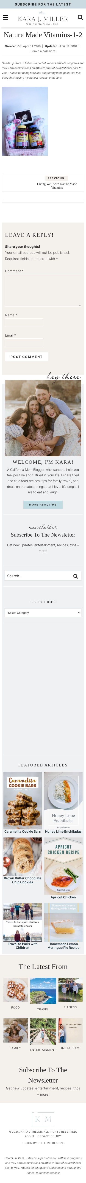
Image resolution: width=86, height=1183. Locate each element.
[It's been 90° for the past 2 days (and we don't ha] (24, 714)
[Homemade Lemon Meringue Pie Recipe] (63, 939)
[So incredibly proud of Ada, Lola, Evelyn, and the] (62, 649)
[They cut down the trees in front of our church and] (24, 692)
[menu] (5, 17)
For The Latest (43, 4)
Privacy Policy (49, 1136)
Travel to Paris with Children (23, 946)
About (30, 1136)
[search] (80, 17)
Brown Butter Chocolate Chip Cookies (22, 880)
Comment (14, 271)
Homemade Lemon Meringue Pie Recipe (63, 946)
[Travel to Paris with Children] (22, 939)
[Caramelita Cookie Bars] (22, 827)
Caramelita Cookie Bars (22, 831)
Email (10, 335)
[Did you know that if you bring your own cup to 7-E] (62, 692)
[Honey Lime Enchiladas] (63, 827)
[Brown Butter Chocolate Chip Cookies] (22, 874)
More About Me (43, 504)
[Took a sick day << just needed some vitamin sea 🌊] (24, 671)
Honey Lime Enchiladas (63, 831)
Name (11, 315)
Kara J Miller (43, 18)
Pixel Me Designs (51, 1143)
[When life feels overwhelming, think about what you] (24, 735)
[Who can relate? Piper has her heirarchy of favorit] (62, 714)
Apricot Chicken (63, 897)
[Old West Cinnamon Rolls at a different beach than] (62, 671)
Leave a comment (43, 51)
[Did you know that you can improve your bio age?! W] (24, 649)
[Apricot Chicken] (63, 893)
